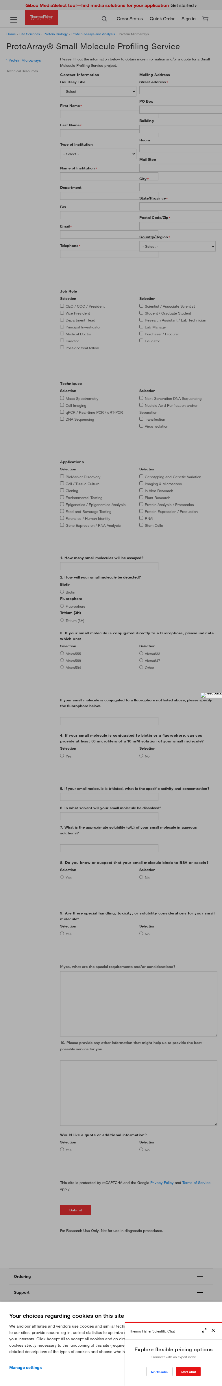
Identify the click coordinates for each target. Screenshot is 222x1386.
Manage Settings (25, 1367)
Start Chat (188, 1372)
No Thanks (159, 1372)
